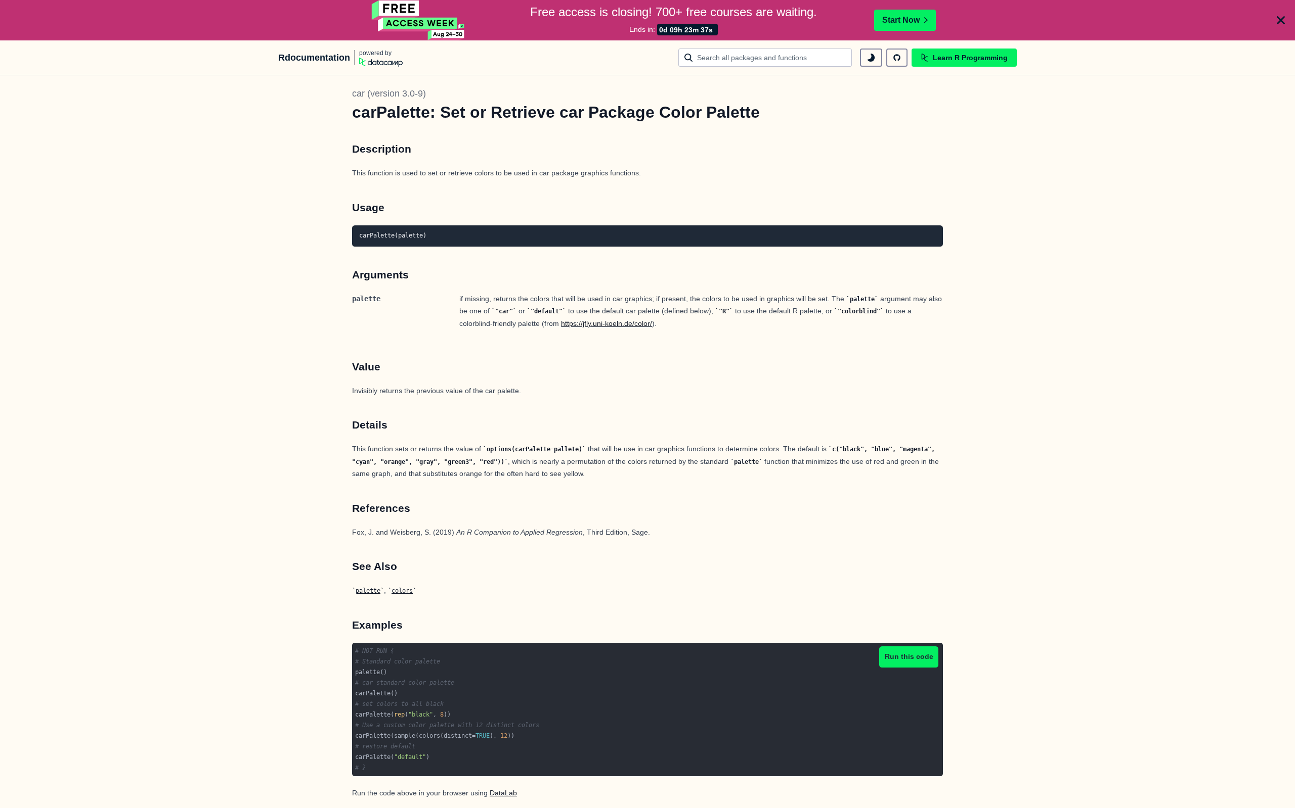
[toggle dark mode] (871, 58)
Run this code (909, 656)
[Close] (1281, 20)
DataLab (503, 793)
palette (368, 590)
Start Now (901, 20)
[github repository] (897, 58)
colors (402, 590)
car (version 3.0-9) (389, 93)
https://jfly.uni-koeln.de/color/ (606, 323)
